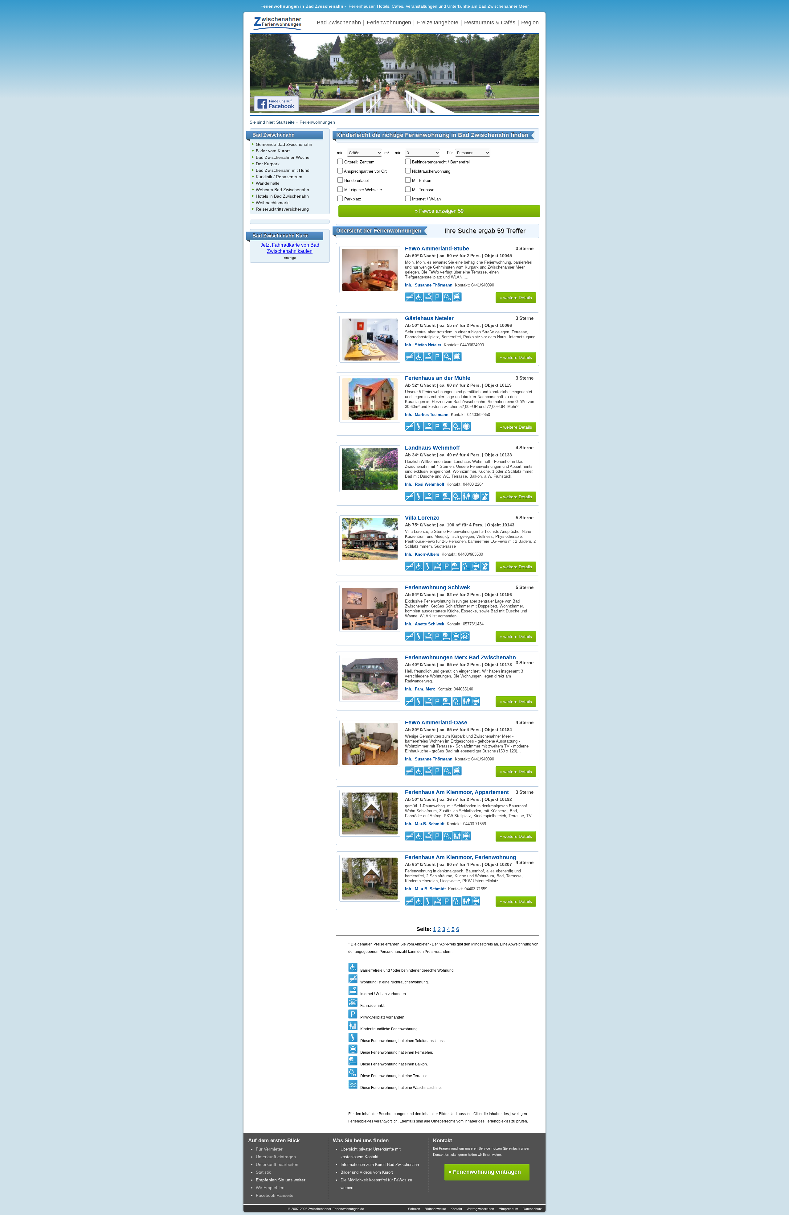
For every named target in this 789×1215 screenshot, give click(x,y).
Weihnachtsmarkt (273, 202)
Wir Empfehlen (270, 1187)
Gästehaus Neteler (429, 318)
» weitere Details (516, 297)
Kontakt (456, 1209)
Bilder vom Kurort (273, 150)
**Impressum (508, 1209)
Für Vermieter (269, 1149)
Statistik (263, 1172)
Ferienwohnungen (389, 22)
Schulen (414, 1209)
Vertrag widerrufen (480, 1209)
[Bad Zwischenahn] (277, 30)
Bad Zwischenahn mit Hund (282, 170)
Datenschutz (532, 1209)
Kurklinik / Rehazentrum (279, 176)
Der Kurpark (268, 163)
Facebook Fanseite (274, 1195)
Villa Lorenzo (422, 517)
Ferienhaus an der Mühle (437, 378)
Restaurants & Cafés (489, 22)
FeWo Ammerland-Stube (437, 248)
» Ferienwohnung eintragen (484, 1172)
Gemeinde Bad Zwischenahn (284, 144)
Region (530, 22)
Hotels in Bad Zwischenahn (282, 196)
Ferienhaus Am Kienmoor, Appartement (457, 792)
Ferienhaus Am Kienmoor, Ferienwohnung (460, 857)
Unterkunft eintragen (276, 1156)
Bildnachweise (435, 1209)
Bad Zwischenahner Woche (282, 157)
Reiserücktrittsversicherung (282, 209)
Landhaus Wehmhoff (432, 447)
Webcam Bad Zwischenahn (282, 189)
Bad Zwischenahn (339, 22)
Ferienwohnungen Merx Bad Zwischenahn (460, 657)
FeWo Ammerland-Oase (436, 722)
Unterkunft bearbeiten (277, 1164)
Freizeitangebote (437, 22)
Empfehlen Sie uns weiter (280, 1179)
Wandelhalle (268, 183)
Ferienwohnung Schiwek (437, 587)
